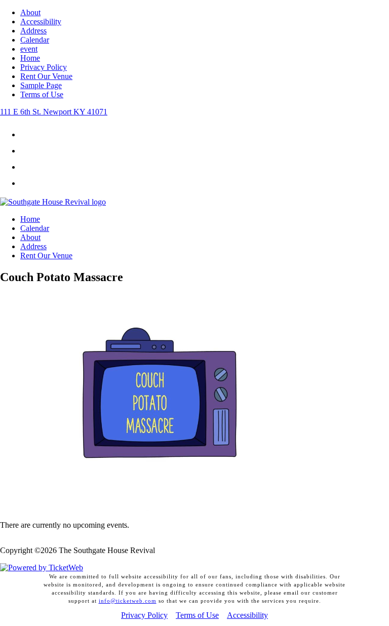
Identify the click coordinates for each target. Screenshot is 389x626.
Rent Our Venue (46, 76)
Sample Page (41, 85)
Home (30, 58)
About (30, 12)
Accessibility (40, 21)
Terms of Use (41, 94)
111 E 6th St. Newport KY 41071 (53, 111)
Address (33, 30)
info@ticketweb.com (128, 601)
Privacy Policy (43, 67)
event (28, 49)
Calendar (34, 39)
